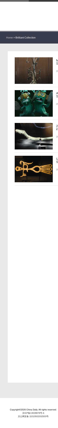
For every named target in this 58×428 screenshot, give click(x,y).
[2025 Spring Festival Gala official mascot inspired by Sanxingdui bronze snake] (34, 124)
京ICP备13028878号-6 (33, 413)
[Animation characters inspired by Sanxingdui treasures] (34, 91)
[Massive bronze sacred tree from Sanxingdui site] (34, 59)
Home (9, 37)
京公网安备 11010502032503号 (33, 416)
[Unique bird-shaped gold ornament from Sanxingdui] (34, 157)
